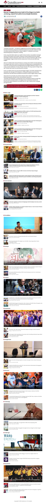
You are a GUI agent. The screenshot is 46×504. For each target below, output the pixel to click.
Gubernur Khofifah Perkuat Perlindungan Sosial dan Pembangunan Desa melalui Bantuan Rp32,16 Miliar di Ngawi (28, 121)
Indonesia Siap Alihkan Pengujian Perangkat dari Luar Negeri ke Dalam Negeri (25, 428)
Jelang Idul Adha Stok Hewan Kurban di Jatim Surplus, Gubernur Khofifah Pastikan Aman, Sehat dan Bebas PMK (24, 392)
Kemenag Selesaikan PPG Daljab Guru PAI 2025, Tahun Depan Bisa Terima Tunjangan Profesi (24, 242)
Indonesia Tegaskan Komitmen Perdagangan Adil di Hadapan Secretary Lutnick (25, 201)
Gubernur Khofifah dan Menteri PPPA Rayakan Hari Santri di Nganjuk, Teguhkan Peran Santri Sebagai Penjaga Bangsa (25, 490)
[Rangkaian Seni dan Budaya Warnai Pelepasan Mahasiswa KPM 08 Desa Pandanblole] (8, 105)
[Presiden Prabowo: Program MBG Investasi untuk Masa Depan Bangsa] (6, 171)
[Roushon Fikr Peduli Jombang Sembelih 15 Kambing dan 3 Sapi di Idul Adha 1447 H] (8, 139)
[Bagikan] (41, 16)
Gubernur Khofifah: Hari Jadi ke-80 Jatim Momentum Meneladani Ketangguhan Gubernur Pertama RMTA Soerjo (25, 366)
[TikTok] (25, 497)
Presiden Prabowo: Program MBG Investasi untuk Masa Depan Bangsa (23, 170)
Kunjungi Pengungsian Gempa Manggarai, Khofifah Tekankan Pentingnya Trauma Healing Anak (26, 96)
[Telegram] (39, 90)
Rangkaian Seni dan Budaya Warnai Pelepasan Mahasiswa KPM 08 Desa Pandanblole (27, 104)
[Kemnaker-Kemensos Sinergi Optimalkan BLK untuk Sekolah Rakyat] (6, 237)
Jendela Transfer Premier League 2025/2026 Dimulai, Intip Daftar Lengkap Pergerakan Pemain (24, 459)
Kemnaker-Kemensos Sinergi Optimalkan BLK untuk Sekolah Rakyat (23, 236)
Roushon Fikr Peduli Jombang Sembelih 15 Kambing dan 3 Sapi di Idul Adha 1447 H (28, 137)
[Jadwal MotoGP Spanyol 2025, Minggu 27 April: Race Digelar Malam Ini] (6, 454)
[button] (39, 2)
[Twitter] (37, 90)
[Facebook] (35, 90)
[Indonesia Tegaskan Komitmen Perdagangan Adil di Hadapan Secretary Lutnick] (6, 202)
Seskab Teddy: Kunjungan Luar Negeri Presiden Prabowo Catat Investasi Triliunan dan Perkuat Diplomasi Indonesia (25, 207)
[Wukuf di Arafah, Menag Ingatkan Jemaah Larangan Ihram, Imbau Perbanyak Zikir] (6, 361)
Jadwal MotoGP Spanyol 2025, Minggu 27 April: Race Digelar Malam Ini (23, 453)
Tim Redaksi (29, 501)
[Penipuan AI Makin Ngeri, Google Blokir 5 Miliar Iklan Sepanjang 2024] (6, 423)
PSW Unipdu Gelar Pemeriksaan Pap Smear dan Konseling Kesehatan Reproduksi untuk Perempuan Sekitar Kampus (25, 335)
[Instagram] (21, 497)
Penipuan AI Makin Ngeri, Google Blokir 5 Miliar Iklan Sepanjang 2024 (23, 422)
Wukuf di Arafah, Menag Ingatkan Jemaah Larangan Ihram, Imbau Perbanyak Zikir (25, 360)
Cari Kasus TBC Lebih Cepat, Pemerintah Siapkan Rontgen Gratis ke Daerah (24, 329)
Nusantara (8, 10)
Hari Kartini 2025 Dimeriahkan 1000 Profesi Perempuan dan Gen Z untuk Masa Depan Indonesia (25, 273)
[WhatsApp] (41, 90)
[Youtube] (23, 497)
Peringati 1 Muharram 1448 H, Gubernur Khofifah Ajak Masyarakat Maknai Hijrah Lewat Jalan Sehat (27, 112)
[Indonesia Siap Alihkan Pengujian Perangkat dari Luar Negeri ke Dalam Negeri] (6, 428)
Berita (5, 10)
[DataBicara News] (13, 2)
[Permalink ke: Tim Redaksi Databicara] (5, 16)
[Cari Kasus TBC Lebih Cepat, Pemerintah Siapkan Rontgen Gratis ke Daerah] (6, 330)
